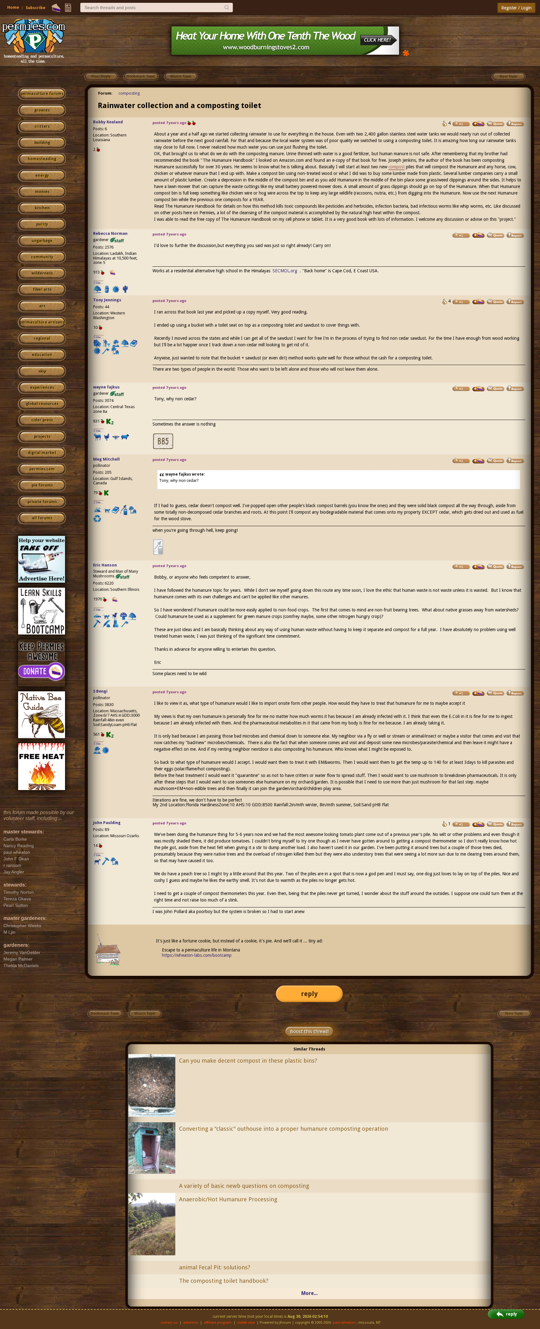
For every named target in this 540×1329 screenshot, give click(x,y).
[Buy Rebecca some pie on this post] (478, 235)
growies (42, 110)
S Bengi (100, 691)
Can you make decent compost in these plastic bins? (248, 1060)
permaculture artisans (42, 322)
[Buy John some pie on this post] (478, 824)
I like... (98, 282)
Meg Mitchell (106, 459)
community (42, 257)
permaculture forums (42, 93)
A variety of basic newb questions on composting (244, 1186)
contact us (169, 1323)
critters (42, 126)
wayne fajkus (106, 387)
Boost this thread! (309, 1031)
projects (42, 436)
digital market (42, 453)
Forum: (105, 93)
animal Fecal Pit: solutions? (214, 1267)
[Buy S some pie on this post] (478, 693)
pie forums (42, 485)
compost (396, 166)
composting (129, 93)
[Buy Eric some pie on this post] (478, 567)
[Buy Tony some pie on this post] (478, 301)
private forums (42, 502)
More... (309, 1293)
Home (13, 7)
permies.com (42, 469)
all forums (42, 518)
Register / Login (516, 7)
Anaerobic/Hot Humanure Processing (228, 1199)
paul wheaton (344, 1323)
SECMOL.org (284, 270)
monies (42, 192)
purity (42, 224)
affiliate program (218, 1323)
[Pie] (56, 7)
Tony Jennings (107, 300)
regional (42, 338)
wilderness (42, 273)
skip (42, 371)
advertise (190, 1323)
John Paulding (107, 822)
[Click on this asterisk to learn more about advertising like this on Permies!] (406, 53)
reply (309, 994)
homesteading (42, 159)
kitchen (42, 208)
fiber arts (42, 289)
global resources (42, 404)
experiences (42, 387)
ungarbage (42, 241)
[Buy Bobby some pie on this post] (478, 123)
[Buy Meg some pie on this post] (478, 461)
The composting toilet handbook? (223, 1280)
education (42, 355)
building (42, 143)
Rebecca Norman (110, 233)
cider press (42, 420)
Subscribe (35, 7)
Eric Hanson (105, 565)
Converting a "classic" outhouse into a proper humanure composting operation (283, 1128)
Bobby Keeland (108, 122)
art (42, 306)
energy (42, 175)
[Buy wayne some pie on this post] (478, 389)
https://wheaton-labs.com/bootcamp (197, 955)
